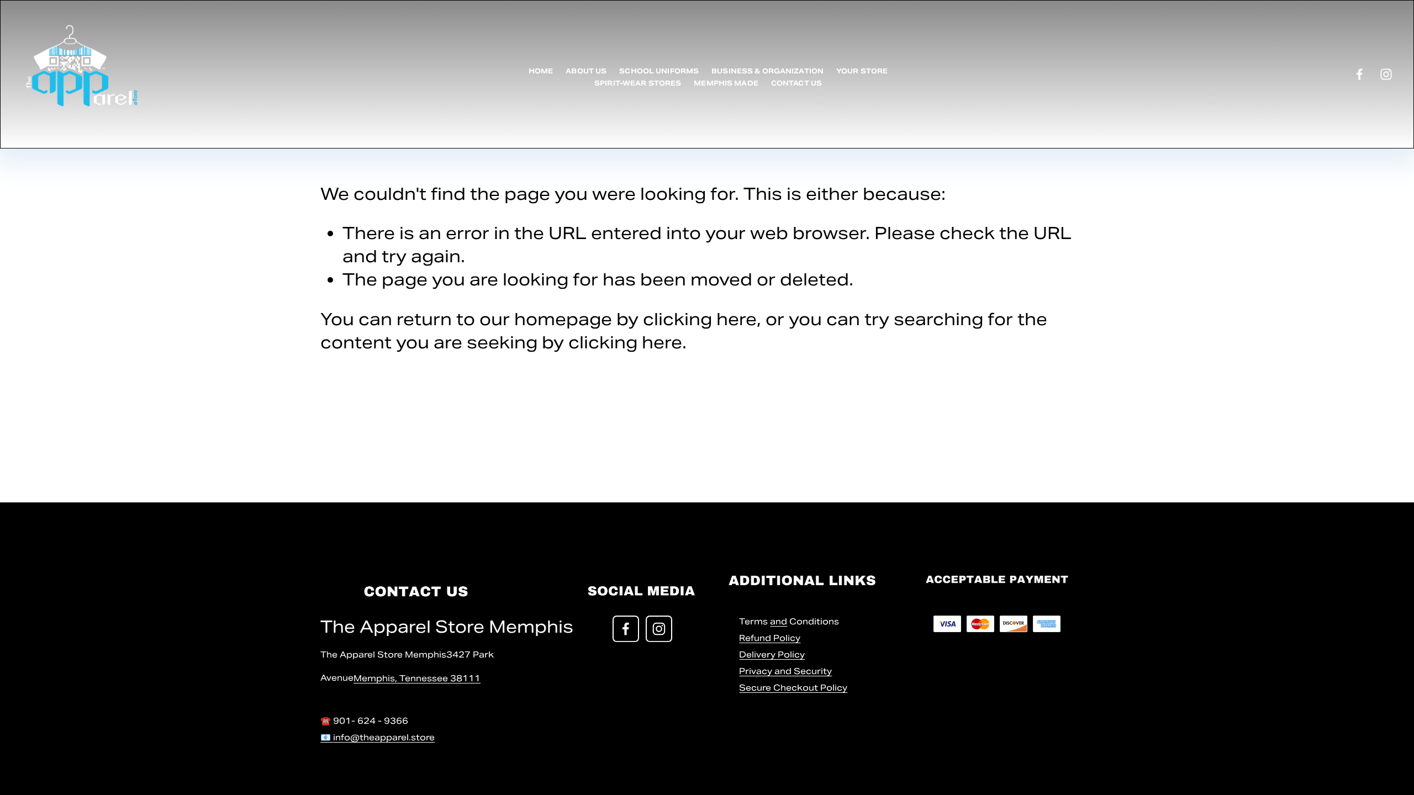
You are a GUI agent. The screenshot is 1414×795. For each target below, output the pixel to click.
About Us (586, 71)
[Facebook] (1359, 74)
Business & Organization (767, 71)
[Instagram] (1386, 74)
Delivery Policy (772, 654)
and (778, 621)
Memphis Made (726, 83)
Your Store (862, 71)
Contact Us (796, 83)
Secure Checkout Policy (793, 687)
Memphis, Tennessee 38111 (417, 678)
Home (541, 71)
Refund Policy (769, 638)
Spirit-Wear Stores (637, 83)
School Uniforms (659, 71)
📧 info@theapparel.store (377, 737)
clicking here (700, 319)
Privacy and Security (785, 671)
